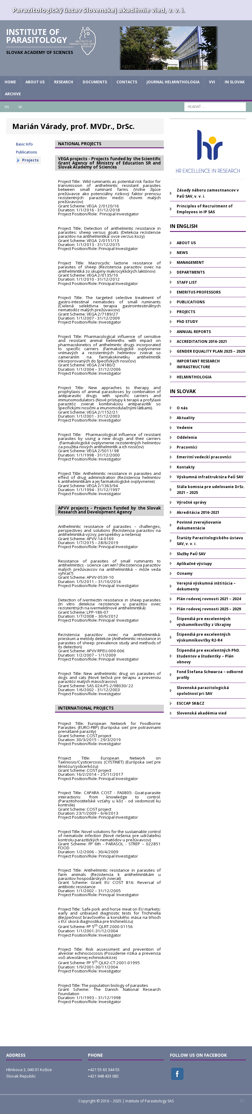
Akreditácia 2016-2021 (198, 512)
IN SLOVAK (235, 82)
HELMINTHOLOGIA (194, 377)
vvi (212, 82)
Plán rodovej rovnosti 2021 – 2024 (209, 598)
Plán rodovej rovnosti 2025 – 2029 (209, 609)
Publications (26, 152)
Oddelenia (187, 437)
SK (20, 106)
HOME (10, 82)
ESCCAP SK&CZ (190, 703)
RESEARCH (63, 82)
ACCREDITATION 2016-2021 (202, 341)
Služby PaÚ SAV (191, 553)
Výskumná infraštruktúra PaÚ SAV (210, 476)
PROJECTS (186, 311)
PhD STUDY (187, 321)
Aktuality (186, 417)
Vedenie (185, 427)
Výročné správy (192, 502)
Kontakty (186, 467)
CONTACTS (126, 82)
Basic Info (24, 144)
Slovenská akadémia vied (201, 713)
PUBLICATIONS (191, 302)
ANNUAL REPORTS (194, 331)
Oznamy (185, 573)
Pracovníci (187, 447)
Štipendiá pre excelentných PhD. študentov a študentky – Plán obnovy (208, 656)
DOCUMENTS (95, 82)
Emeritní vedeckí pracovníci (204, 457)
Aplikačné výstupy (194, 563)
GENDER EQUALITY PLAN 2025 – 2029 (211, 351)
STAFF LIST (187, 282)
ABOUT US (35, 82)
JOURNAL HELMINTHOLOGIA (173, 82)
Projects (30, 160)
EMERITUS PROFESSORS (199, 292)
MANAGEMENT (190, 262)
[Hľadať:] (215, 106)
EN (7, 106)
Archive (13, 94)
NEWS (182, 252)
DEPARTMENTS (191, 272)
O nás (182, 408)
